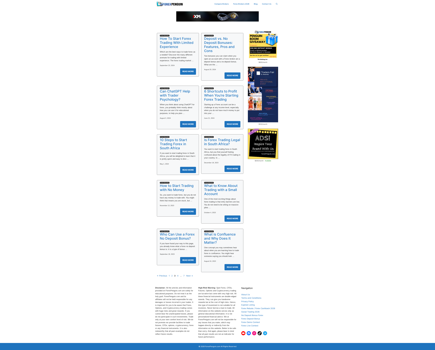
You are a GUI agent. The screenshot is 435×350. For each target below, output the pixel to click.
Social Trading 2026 (250, 312)
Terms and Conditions (251, 298)
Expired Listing (248, 305)
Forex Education (164, 35)
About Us (245, 294)
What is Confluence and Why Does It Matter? (220, 238)
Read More (188, 71)
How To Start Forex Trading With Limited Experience (176, 42)
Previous (162, 276)
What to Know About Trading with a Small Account (221, 190)
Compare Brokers (221, 4)
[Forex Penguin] (170, 4)
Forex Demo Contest (250, 322)
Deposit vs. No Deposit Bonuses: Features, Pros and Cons (219, 44)
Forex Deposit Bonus (250, 319)
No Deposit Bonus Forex (252, 315)
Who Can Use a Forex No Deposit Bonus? (177, 236)
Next (189, 276)
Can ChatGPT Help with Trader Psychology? (175, 95)
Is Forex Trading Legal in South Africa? (222, 142)
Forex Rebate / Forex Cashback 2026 (258, 308)
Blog (255, 4)
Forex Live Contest (249, 325)
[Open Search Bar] (277, 4)
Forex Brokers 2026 (241, 4)
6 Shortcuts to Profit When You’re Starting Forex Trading (221, 95)
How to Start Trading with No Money (177, 188)
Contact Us (266, 4)
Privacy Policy (247, 301)
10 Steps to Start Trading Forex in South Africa (173, 144)
